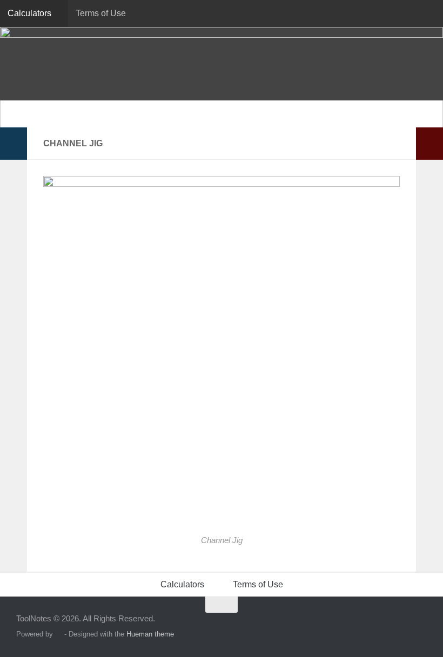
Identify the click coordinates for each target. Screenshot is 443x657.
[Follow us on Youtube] (419, 625)
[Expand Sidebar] (13, 143)
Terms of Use (101, 13)
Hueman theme (150, 634)
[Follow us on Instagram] (399, 625)
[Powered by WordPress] (58, 634)
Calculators (29, 13)
